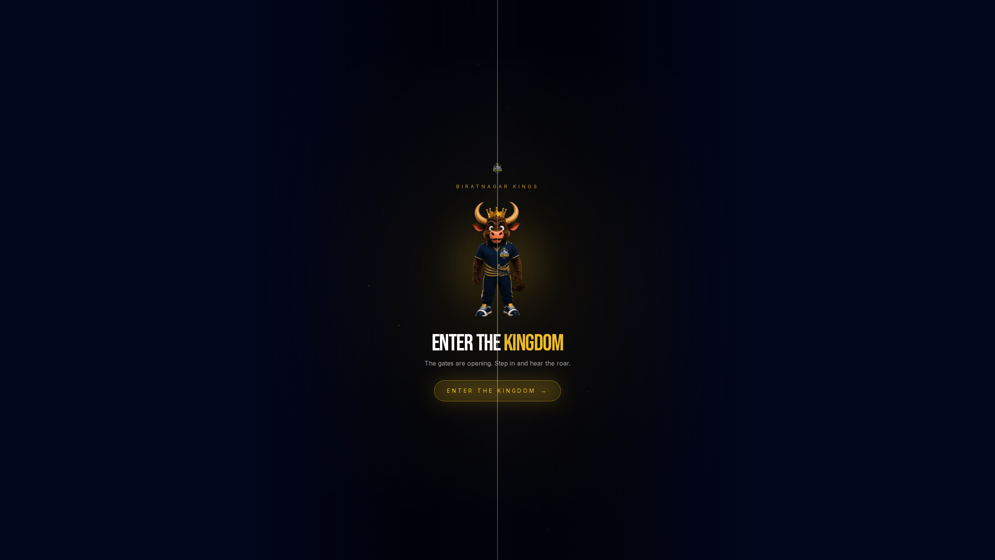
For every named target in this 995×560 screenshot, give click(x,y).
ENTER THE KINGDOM (497, 390)
